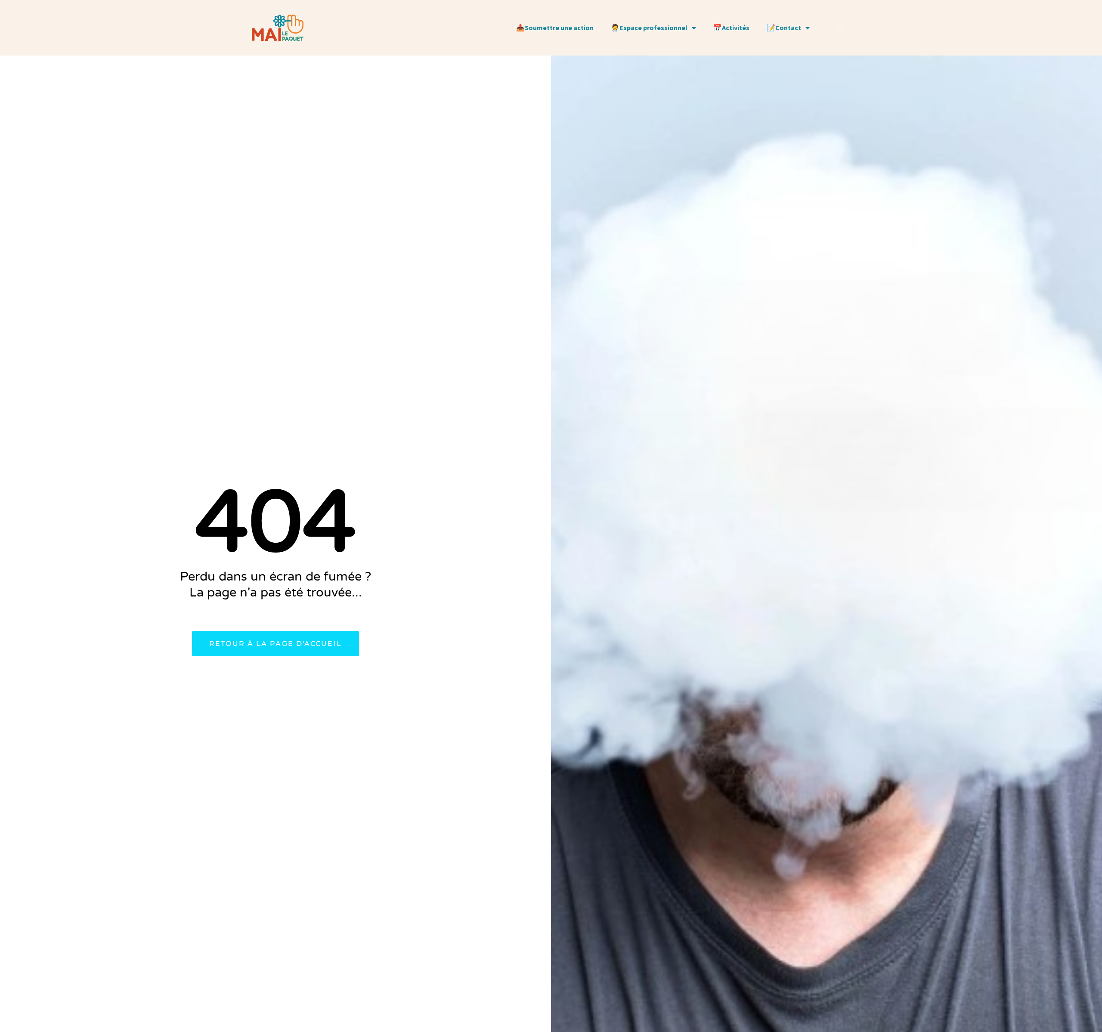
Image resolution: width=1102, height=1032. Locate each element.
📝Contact (784, 27)
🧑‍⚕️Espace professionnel (649, 27)
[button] (839, 28)
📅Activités (731, 27)
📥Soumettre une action (555, 27)
